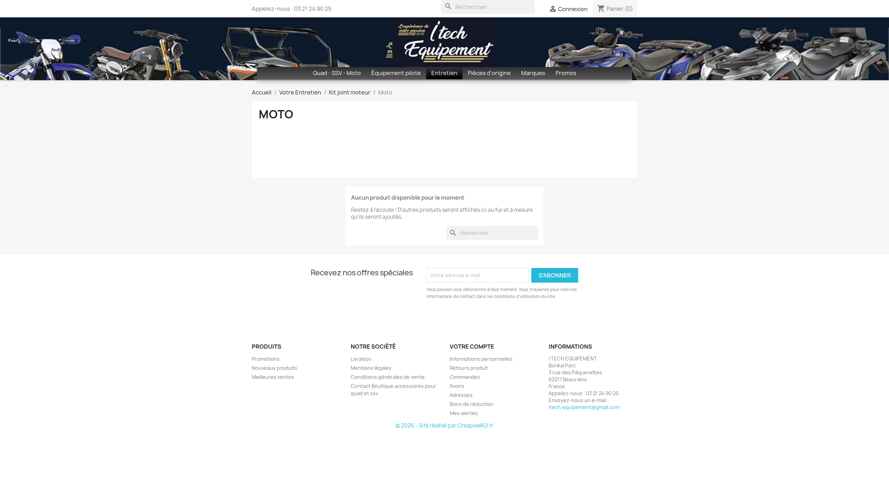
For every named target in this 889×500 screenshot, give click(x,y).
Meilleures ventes (273, 377)
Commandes (465, 377)
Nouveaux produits (274, 368)
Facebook (259, 317)
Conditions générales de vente (388, 377)
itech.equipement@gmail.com (584, 407)
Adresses (461, 395)
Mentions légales (371, 368)
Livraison (361, 359)
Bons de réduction (472, 404)
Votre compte (472, 346)
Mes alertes (464, 413)
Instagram (275, 317)
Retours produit (469, 368)
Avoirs (457, 386)
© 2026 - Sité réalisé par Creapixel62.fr (444, 425)
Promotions (266, 359)
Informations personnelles (481, 359)
